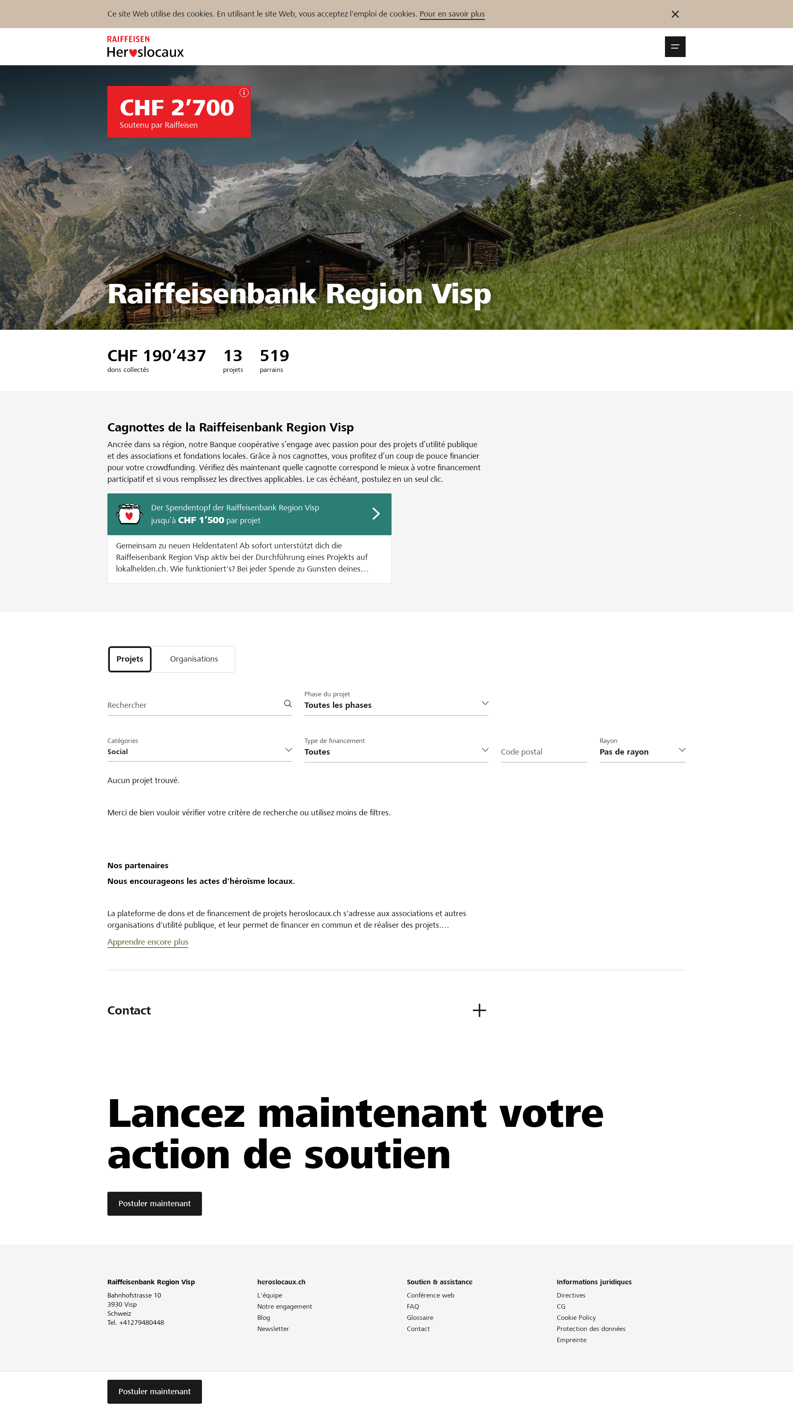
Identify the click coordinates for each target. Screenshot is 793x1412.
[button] (675, 46)
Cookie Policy (576, 1318)
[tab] (130, 659)
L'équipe (269, 1295)
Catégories (122, 741)
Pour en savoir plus (452, 14)
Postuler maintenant (155, 1203)
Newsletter (273, 1329)
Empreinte (571, 1340)
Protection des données (591, 1329)
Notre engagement (284, 1306)
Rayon (608, 741)
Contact (418, 1329)
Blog (263, 1318)
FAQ (413, 1306)
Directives (571, 1295)
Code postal (521, 752)
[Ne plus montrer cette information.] (675, 14)
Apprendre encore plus (147, 942)
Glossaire (420, 1318)
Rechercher (127, 705)
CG (561, 1306)
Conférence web (430, 1295)
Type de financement (334, 741)
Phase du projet (327, 694)
